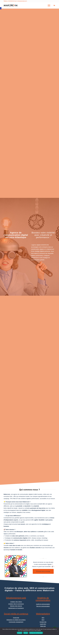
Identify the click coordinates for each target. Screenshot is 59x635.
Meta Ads (43, 626)
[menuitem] (48, 5)
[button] (0, 8)
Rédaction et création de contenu (16, 620)
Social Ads (16, 617)
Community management (16, 622)
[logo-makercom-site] (11, 5)
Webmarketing (43, 614)
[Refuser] (57, 631)
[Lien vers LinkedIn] (54, 5)
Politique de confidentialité (36, 632)
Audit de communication (43, 604)
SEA (43, 617)
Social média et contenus (16, 614)
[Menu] (48, 5)
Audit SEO (43, 624)
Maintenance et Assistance (16, 608)
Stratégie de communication (43, 599)
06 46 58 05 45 (11, 1)
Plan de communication (43, 606)
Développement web (16, 598)
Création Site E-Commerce (16, 604)
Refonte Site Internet (16, 606)
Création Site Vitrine (16, 601)
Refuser (26, 632)
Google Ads (43, 622)
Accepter (19, 632)
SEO (43, 620)
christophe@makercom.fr (22, 1)
